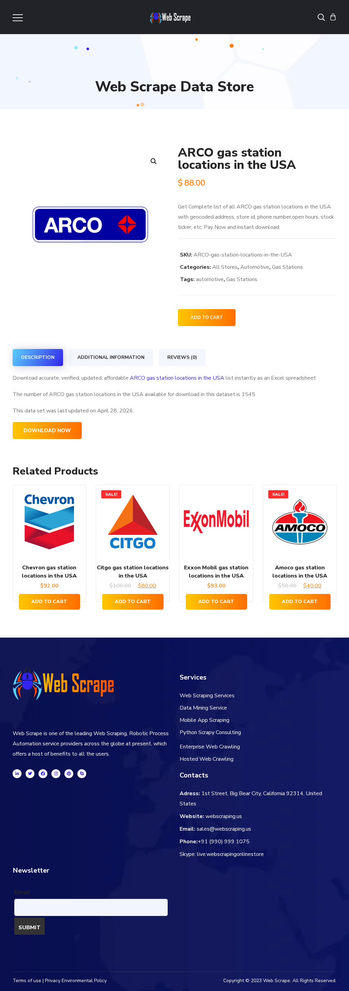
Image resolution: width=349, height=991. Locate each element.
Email (22, 892)
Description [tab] (38, 357)
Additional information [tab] (111, 357)
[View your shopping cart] (333, 17)
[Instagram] (55, 773)
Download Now (47, 430)
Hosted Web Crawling (206, 759)
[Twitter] (30, 773)
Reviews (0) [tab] (182, 357)
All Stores (225, 267)
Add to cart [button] (49, 601)
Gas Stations (287, 267)
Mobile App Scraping (204, 720)
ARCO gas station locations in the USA (177, 378)
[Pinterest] (68, 773)
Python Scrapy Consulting (210, 732)
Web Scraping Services (207, 695)
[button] (153, 161)
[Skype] (81, 773)
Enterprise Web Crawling (210, 746)
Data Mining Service (203, 708)
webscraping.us (224, 816)
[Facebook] (43, 773)
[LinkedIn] (17, 773)
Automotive (254, 267)
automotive (210, 279)
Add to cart (207, 318)
